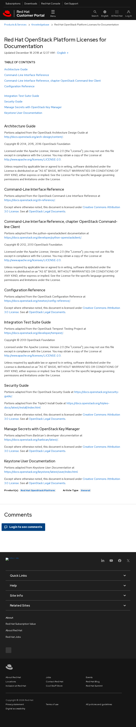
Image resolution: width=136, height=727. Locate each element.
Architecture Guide (16, 69)
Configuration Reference (19, 86)
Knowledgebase (40, 24)
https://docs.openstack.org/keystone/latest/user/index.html (41, 472)
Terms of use (52, 704)
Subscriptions (12, 3)
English (104, 15)
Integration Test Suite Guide (21, 96)
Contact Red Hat (54, 681)
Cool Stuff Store (54, 685)
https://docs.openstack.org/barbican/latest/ (31, 440)
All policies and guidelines (99, 704)
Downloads (30, 3)
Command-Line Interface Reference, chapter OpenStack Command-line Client (52, 81)
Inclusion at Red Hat (16, 685)
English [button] (62, 53)
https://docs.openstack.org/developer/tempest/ (33, 333)
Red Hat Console (50, 3)
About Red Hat (14, 630)
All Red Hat (117, 15)
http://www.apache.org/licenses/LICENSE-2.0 (32, 159)
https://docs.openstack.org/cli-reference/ (29, 200)
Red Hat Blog (93, 681)
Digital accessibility (15, 708)
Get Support (71, 3)
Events (89, 677)
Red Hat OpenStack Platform (38, 490)
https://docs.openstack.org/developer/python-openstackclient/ (42, 237)
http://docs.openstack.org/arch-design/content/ (33, 137)
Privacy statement (15, 704)
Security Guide (13, 101)
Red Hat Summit (94, 685)
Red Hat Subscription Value (21, 623)
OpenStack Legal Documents (47, 211)
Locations (11, 681)
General (85, 490)
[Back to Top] (132, 720)
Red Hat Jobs (13, 636)
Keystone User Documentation (23, 113)
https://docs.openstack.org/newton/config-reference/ (37, 301)
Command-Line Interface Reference (26, 75)
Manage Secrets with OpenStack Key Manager (33, 107)
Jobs (48, 677)
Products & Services (15, 24)
